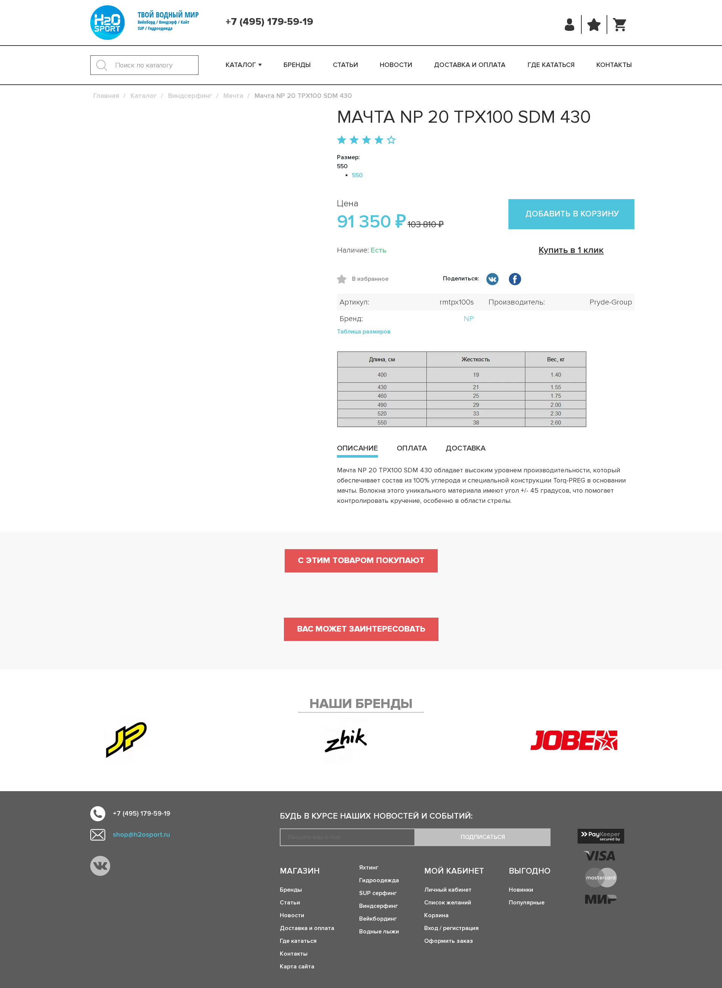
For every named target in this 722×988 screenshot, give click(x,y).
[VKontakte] (100, 866)
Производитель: (516, 302)
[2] (354, 141)
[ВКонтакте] (492, 280)
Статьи (345, 65)
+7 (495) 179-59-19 (269, 22)
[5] (391, 141)
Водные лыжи (379, 931)
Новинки (521, 890)
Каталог (241, 65)
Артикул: (354, 302)
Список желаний (447, 902)
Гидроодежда (379, 880)
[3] (366, 141)
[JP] (126, 740)
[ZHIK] (346, 740)
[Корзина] (619, 24)
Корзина (436, 915)
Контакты (614, 65)
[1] (341, 141)
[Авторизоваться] (569, 24)
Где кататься (551, 65)
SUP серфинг (378, 893)
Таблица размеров (364, 331)
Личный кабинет (448, 890)
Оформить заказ (448, 941)
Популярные (527, 902)
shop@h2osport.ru (141, 834)
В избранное (344, 279)
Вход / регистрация (451, 928)
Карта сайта (297, 966)
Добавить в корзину (572, 214)
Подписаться (483, 837)
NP (469, 318)
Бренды (297, 65)
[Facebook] (514, 280)
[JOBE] (581, 740)
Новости (396, 65)
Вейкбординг (378, 919)
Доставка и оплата (469, 65)
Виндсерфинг (378, 906)
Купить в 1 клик (571, 250)
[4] (379, 141)
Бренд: (351, 318)
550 (357, 175)
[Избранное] (594, 24)
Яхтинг (368, 867)
